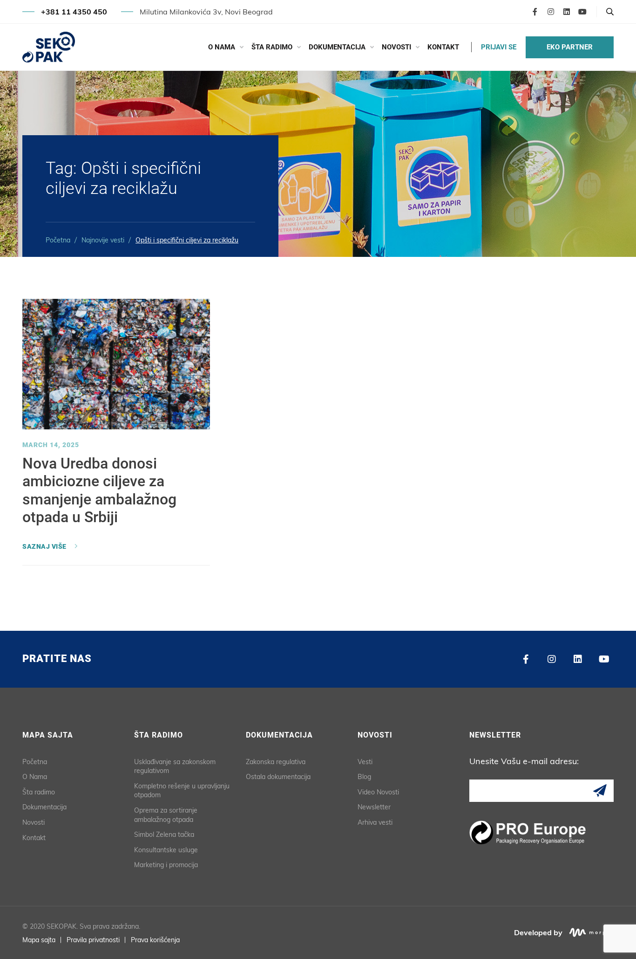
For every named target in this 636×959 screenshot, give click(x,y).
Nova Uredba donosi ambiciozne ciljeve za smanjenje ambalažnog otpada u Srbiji (99, 490)
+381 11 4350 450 (74, 11)
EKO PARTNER (570, 47)
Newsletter (374, 807)
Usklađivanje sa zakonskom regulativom (175, 766)
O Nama (221, 47)
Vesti (365, 762)
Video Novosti (378, 792)
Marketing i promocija (166, 865)
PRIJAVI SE (498, 47)
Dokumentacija (337, 47)
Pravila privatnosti (93, 940)
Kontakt (443, 47)
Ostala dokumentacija (278, 777)
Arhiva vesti (375, 822)
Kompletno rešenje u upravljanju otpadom (182, 791)
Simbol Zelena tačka (164, 834)
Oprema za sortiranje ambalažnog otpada (165, 815)
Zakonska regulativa (275, 762)
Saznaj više (44, 546)
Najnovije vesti (102, 240)
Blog (364, 777)
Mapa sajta (38, 940)
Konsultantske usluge (166, 850)
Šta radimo (271, 47)
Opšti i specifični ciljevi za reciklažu (186, 240)
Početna (58, 240)
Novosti (396, 47)
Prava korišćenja (155, 940)
